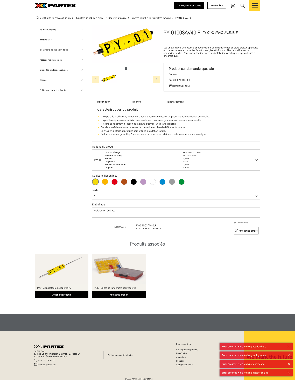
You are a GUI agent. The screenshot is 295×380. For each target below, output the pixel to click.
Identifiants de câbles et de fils (54, 50)
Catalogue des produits (187, 349)
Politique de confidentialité (120, 355)
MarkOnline (181, 353)
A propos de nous (184, 364)
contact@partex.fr (181, 86)
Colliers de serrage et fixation (53, 90)
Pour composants (48, 29)
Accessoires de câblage (51, 60)
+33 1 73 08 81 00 (181, 80)
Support (180, 361)
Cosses (43, 80)
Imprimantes (46, 40)
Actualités (181, 357)
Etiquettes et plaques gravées (54, 70)
